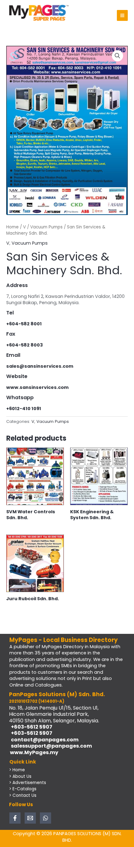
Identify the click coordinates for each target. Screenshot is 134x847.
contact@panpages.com (44, 739)
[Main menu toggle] (122, 15)
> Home (17, 770)
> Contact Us (22, 795)
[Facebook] (15, 818)
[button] (117, 55)
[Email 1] (30, 818)
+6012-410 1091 (23, 408)
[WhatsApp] (45, 818)
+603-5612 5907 (30, 726)
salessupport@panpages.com (50, 745)
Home (12, 227)
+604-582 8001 (24, 324)
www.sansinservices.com (37, 387)
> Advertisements (27, 783)
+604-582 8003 (24, 345)
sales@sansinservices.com (39, 366)
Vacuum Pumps (46, 227)
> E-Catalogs (22, 789)
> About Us (20, 776)
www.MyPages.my (33, 752)
